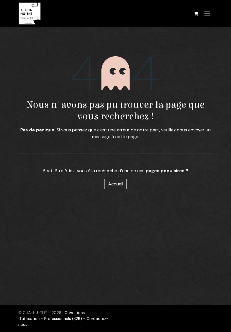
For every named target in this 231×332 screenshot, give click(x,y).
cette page (126, 137)
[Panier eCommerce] (195, 13)
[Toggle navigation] (207, 13)
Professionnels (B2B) (63, 318)
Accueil (115, 184)
